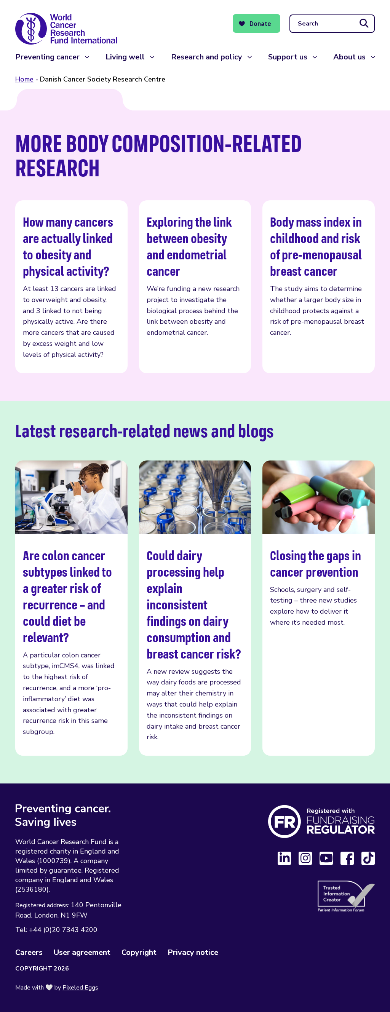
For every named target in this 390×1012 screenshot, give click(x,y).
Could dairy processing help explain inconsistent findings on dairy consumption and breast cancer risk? (195, 608)
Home (24, 79)
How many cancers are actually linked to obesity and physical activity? (71, 286)
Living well (125, 57)
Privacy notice (193, 952)
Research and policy (206, 57)
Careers (29, 952)
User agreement (82, 952)
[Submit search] (364, 23)
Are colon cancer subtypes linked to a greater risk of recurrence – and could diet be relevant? (71, 608)
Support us (287, 57)
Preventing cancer (47, 57)
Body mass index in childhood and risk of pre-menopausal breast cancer (318, 286)
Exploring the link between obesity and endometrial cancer (195, 286)
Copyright (139, 952)
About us (349, 57)
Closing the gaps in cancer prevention (318, 608)
